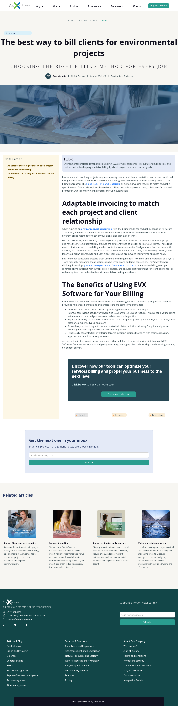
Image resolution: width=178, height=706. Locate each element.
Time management (16, 685)
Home (70, 21)
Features (69, 675)
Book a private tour (119, 394)
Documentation (131, 675)
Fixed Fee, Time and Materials (103, 184)
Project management (18, 670)
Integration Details (133, 680)
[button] (39, 6)
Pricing (74, 6)
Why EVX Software (133, 670)
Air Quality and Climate (77, 665)
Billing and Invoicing (17, 651)
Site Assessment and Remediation (82, 651)
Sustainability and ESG (76, 670)
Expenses (12, 655)
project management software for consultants (110, 265)
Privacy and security (133, 660)
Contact (137, 6)
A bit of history (131, 651)
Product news (14, 646)
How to (106, 21)
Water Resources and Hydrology (82, 660)
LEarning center (87, 21)
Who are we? (130, 646)
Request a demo (158, 5)
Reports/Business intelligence (22, 675)
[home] (20, 5)
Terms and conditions (134, 655)
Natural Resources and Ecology (81, 655)
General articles (15, 660)
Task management (16, 680)
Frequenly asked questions (137, 665)
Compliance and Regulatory (79, 646)
